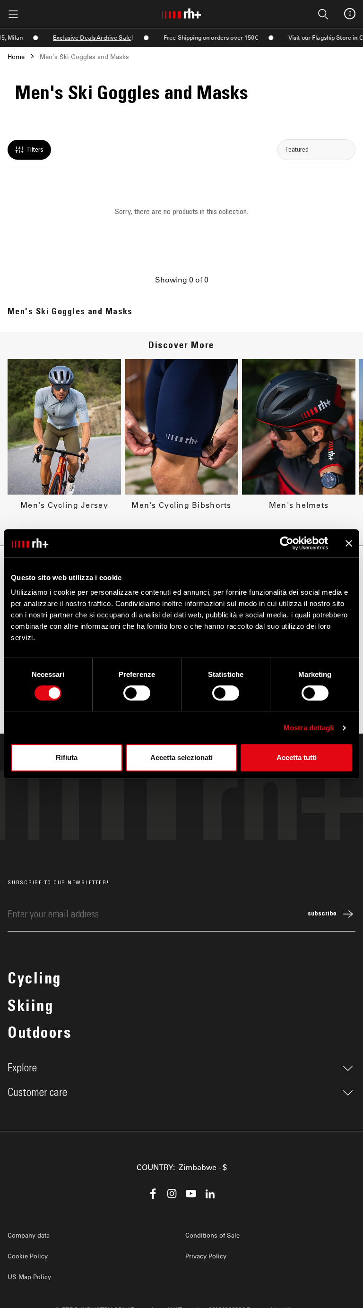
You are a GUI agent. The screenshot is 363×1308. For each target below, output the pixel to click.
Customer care (37, 1092)
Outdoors (39, 1034)
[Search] (53, 13)
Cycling (34, 980)
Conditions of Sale (212, 1235)
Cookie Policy (28, 1256)
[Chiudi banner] (349, 543)
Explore (22, 1068)
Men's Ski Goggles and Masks (84, 56)
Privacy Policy (205, 1256)
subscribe (322, 914)
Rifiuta (67, 757)
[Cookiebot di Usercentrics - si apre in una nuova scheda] (286, 543)
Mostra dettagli (309, 728)
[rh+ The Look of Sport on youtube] (191, 1193)
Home (16, 56)
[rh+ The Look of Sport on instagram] (172, 1193)
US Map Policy (29, 1277)
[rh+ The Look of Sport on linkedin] (210, 1193)
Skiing (30, 1007)
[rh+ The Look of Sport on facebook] (153, 1193)
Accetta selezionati (181, 757)
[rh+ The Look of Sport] (181, 12)
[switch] (136, 693)
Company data (29, 1235)
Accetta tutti (297, 757)
